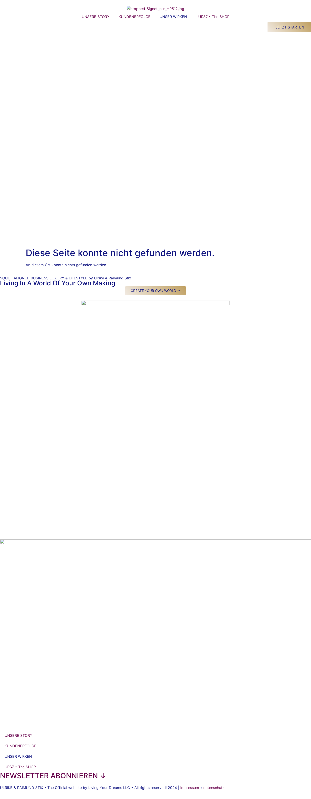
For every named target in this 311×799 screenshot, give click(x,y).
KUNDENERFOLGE (134, 16)
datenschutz (213, 787)
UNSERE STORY (96, 16)
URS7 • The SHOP (213, 16)
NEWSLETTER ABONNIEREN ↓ (53, 775)
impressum (189, 787)
